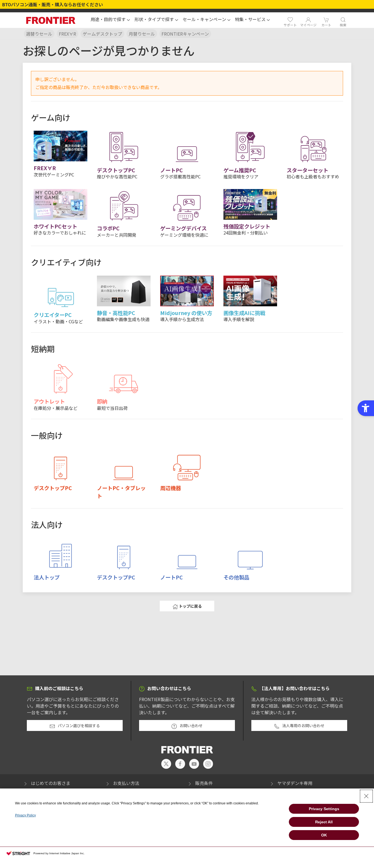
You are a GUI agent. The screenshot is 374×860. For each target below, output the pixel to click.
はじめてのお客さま (50, 783)
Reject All (324, 822)
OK (324, 835)
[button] (110, 20)
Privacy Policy (25, 815)
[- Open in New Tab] (166, 764)
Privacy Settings (324, 809)
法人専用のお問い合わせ (303, 725)
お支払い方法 (126, 783)
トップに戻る (190, 606)
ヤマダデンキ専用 (294, 783)
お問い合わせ (191, 725)
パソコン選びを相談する (79, 725)
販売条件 (204, 783)
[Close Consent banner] (366, 796)
